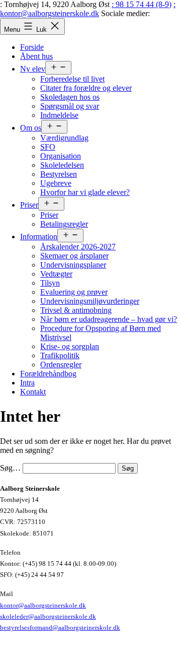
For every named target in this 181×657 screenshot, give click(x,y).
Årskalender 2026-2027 (78, 246)
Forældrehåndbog (48, 373)
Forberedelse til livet (72, 79)
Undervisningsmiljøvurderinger (89, 301)
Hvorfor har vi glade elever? (85, 192)
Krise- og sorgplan (69, 346)
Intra (27, 382)
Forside (32, 47)
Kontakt (33, 391)
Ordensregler (60, 364)
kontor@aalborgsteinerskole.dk (43, 605)
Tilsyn (50, 283)
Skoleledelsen (62, 165)
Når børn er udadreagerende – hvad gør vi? (108, 319)
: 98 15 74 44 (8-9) (141, 4)
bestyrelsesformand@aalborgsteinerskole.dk (60, 627)
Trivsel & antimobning (76, 310)
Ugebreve (55, 183)
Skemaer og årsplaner (74, 255)
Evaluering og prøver (74, 292)
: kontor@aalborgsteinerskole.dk (87, 9)
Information (38, 236)
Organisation (60, 156)
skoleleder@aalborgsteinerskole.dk (48, 616)
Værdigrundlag (64, 138)
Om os (30, 127)
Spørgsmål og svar (69, 106)
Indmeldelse (59, 115)
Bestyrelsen (58, 174)
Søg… (10, 468)
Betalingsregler (64, 224)
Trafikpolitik (59, 355)
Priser (29, 205)
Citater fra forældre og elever (86, 88)
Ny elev (32, 68)
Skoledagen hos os (70, 97)
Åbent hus (36, 56)
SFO (47, 147)
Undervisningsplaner (73, 264)
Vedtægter (56, 274)
